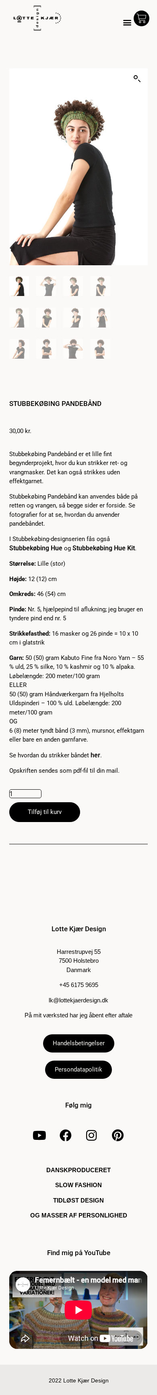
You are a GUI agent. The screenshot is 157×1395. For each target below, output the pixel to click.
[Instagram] (91, 1135)
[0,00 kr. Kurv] (141, 18)
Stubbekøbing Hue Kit (103, 548)
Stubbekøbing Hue (35, 548)
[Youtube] (39, 1135)
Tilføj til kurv (45, 812)
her (95, 755)
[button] (127, 22)
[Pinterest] (117, 1135)
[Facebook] (66, 1135)
